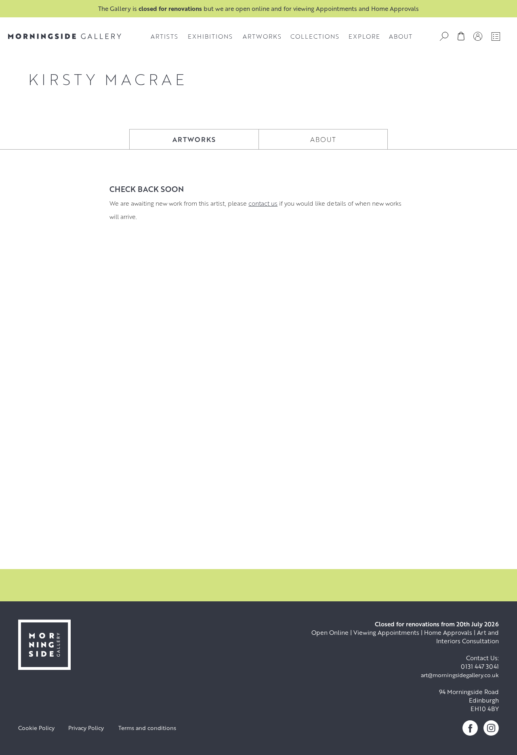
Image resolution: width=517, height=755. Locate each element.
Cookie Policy (36, 728)
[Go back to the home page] (64, 36)
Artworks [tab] (194, 139)
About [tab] (323, 139)
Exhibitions (210, 36)
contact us (262, 203)
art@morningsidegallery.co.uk (460, 675)
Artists (164, 36)
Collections (314, 36)
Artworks (262, 36)
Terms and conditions (147, 728)
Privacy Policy (86, 728)
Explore (364, 36)
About (400, 36)
